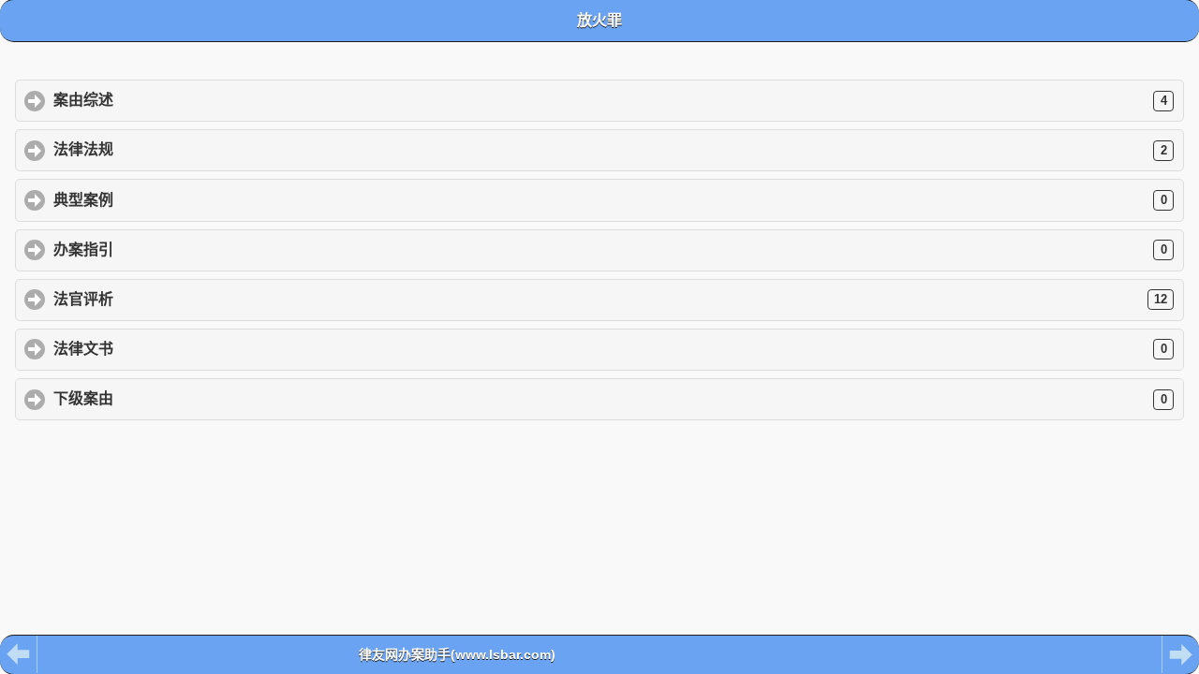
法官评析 (610, 299)
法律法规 (610, 149)
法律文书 (610, 349)
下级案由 (610, 398)
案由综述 (610, 100)
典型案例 (610, 200)
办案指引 (610, 249)
